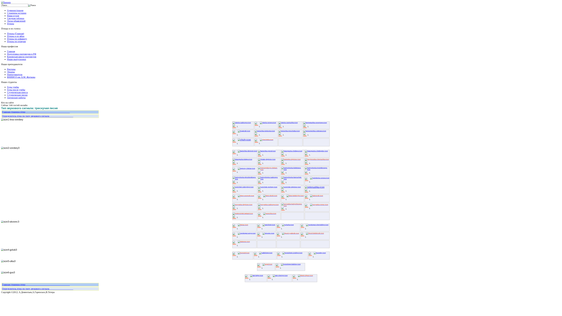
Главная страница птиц (36, 112)
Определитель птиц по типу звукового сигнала (37, 116)
